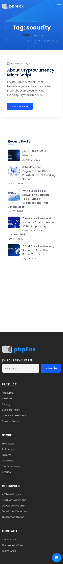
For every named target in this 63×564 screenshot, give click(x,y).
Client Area (9, 550)
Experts (6, 455)
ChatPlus (7, 460)
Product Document (14, 500)
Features (7, 392)
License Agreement (14, 415)
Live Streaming (11, 466)
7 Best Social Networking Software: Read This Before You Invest (38, 250)
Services (7, 398)
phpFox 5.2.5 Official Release (35, 153)
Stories (6, 472)
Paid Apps (8, 449)
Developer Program (14, 505)
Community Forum (13, 545)
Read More (18, 106)
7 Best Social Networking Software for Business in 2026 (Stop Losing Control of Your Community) (31, 226)
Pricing (6, 404)
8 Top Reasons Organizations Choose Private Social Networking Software (39, 173)
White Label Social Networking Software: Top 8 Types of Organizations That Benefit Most (29, 199)
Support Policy (11, 409)
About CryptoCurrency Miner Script (30, 72)
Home (25, 35)
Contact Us (9, 539)
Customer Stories (13, 517)
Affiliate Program (12, 494)
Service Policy (10, 421)
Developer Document (15, 511)
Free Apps (8, 443)
